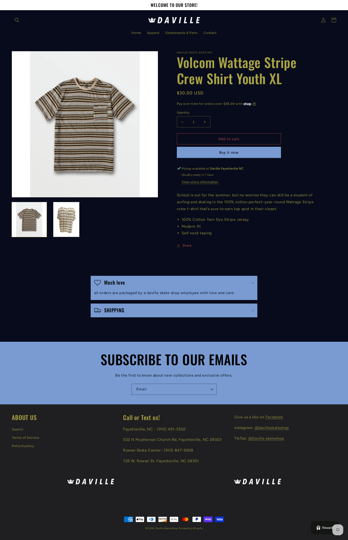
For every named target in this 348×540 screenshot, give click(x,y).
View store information (200, 182)
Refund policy (23, 446)
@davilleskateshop (272, 427)
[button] (17, 20)
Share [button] (187, 246)
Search (17, 429)
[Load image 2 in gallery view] (66, 219)
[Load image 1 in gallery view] (29, 219)
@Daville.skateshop (266, 438)
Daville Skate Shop (167, 528)
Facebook (274, 417)
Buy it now (229, 152)
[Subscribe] (211, 389)
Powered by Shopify (191, 528)
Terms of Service (25, 438)
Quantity (183, 112)
